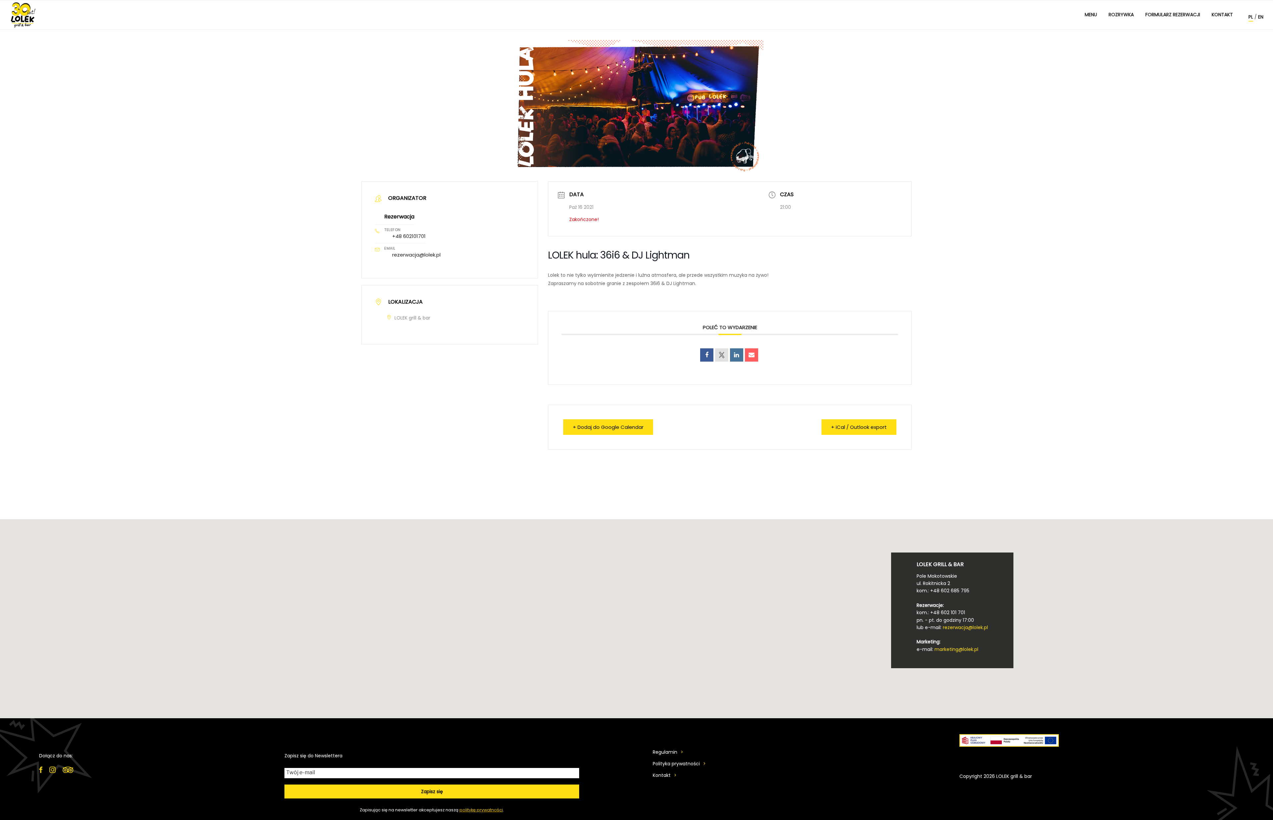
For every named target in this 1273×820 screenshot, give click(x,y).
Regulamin (665, 752)
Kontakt (1222, 14)
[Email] (751, 355)
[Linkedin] (736, 355)
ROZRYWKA (1121, 14)
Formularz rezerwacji (1172, 14)
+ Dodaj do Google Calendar (608, 427)
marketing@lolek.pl (956, 649)
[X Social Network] (721, 355)
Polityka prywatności (676, 763)
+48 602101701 (409, 236)
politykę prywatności (481, 810)
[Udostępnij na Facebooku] (706, 355)
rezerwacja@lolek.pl (416, 254)
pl (1250, 17)
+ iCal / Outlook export (859, 427)
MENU (1091, 14)
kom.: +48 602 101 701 (941, 612)
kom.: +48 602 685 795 (943, 590)
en (1260, 17)
